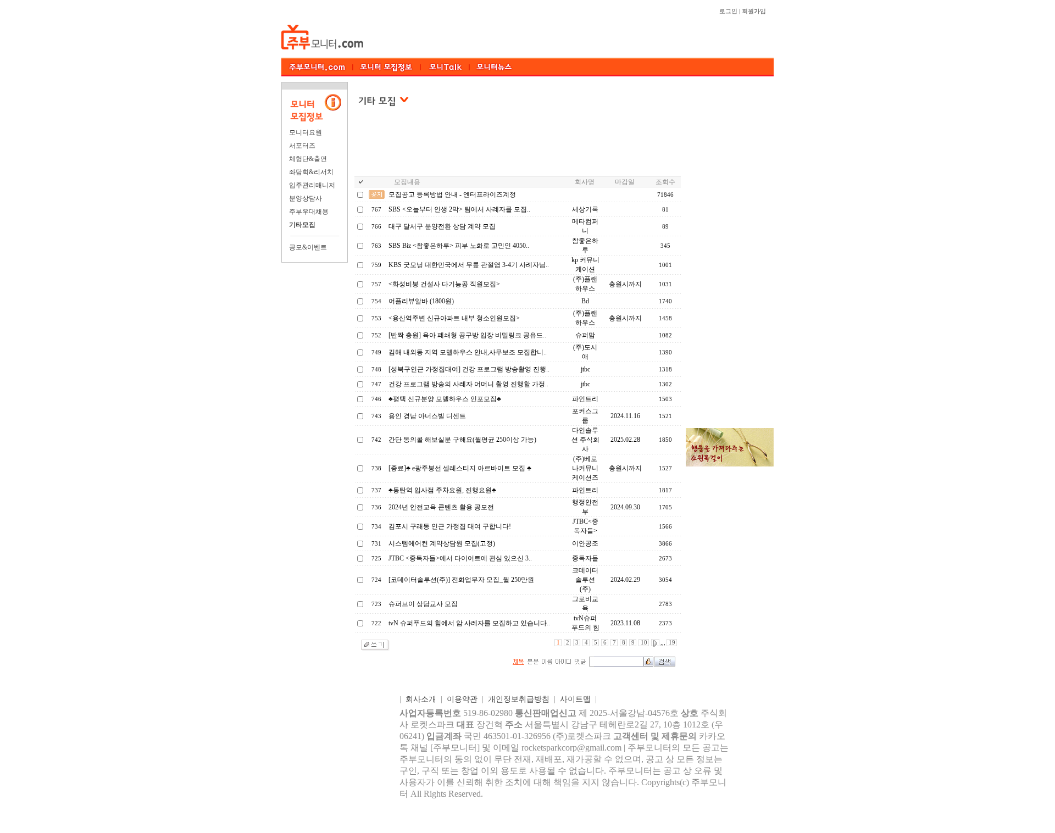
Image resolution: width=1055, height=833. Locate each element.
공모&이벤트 (308, 247)
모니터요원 (305, 132)
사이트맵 (575, 699)
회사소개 (421, 699)
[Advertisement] (517, 147)
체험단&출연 (308, 159)
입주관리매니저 (312, 185)
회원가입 (754, 11)
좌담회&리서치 (311, 172)
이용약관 (462, 699)
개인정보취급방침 (518, 699)
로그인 (728, 11)
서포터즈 (302, 145)
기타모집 (302, 225)
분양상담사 (305, 198)
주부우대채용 (309, 211)
